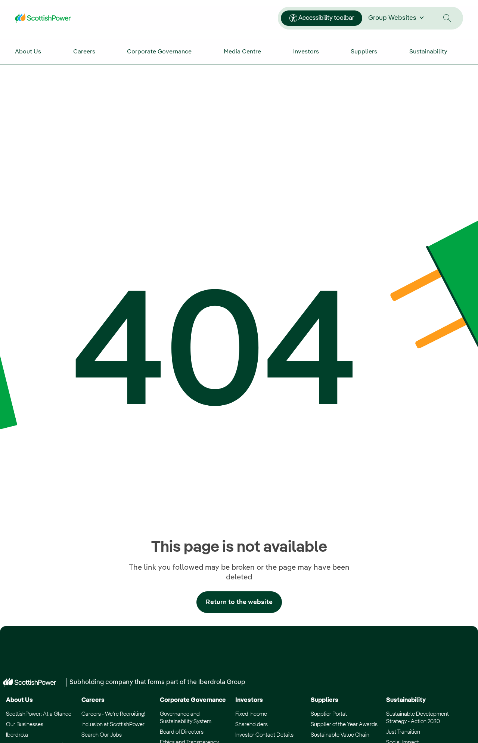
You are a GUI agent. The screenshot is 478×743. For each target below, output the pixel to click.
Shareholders (251, 724)
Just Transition (403, 732)
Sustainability (406, 700)
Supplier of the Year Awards (344, 724)
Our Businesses (24, 724)
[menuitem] (36, 51)
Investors (249, 700)
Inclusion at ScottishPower (113, 724)
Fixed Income (251, 714)
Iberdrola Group (221, 682)
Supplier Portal (329, 714)
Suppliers (324, 700)
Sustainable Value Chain (340, 735)
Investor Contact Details (264, 735)
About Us (19, 700)
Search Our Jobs (101, 735)
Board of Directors (182, 732)
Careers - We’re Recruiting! (113, 714)
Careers (93, 700)
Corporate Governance (193, 700)
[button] (447, 18)
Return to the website (239, 602)
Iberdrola (17, 735)
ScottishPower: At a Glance (38, 714)
